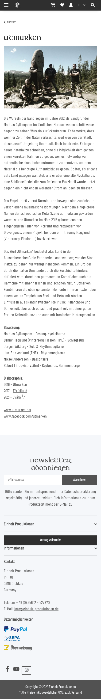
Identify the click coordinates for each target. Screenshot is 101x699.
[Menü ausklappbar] (6, 3)
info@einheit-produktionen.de (36, 609)
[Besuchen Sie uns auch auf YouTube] (16, 669)
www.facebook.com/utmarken (25, 416)
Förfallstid (20, 391)
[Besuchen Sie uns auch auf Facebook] (7, 669)
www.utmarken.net (17, 410)
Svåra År (19, 397)
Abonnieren (79, 479)
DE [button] (79, 5)
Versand (76, 692)
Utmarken (20, 385)
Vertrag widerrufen (50, 540)
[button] (92, 5)
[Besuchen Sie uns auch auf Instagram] (26, 670)
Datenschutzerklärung (80, 492)
